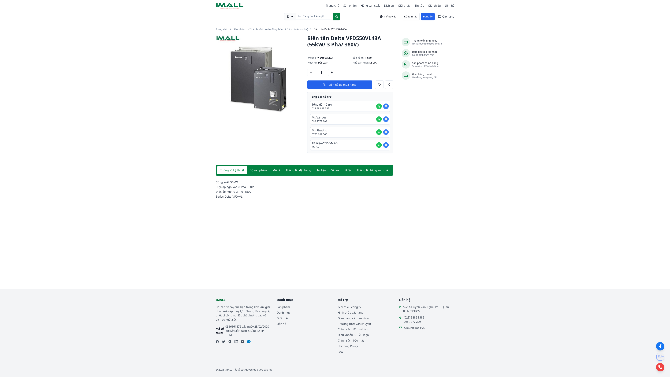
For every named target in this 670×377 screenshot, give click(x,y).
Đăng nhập (410, 16)
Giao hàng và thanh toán (354, 318)
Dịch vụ (389, 6)
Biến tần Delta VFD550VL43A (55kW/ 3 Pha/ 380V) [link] (331, 29)
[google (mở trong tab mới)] (230, 341)
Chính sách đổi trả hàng (353, 329)
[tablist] (304, 170)
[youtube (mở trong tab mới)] (242, 341)
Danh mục (283, 313)
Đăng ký (428, 16)
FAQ (340, 352)
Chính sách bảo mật (351, 340)
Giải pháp (404, 6)
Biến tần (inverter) (297, 29)
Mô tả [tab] (276, 170)
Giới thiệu (434, 6)
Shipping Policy (348, 346)
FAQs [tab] (347, 170)
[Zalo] (660, 357)
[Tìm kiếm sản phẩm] (290, 16)
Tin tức (419, 6)
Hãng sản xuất (370, 6)
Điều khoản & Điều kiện (353, 335)
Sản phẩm (350, 6)
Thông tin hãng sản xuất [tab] (373, 170)
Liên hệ (449, 6)
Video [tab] (335, 170)
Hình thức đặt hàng (350, 313)
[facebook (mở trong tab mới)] (217, 341)
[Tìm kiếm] (336, 16)
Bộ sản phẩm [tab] (258, 170)
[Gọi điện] (379, 106)
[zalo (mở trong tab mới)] (249, 341)
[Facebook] (660, 346)
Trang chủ (332, 6)
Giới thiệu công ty (349, 307)
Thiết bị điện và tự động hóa (266, 29)
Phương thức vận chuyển (354, 324)
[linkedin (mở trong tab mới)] (236, 341)
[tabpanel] (304, 189)
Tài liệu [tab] (321, 170)
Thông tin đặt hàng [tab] (298, 170)
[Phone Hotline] (660, 367)
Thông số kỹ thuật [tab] (232, 170)
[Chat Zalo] (386, 106)
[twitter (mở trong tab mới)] (223, 341)
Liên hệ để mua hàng (342, 85)
